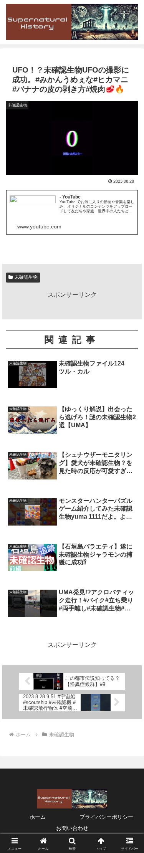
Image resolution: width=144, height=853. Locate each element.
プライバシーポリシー (106, 817)
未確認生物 (26, 277)
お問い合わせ (72, 828)
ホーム (38, 817)
